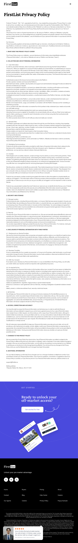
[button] (70, 4)
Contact (6, 495)
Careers (60, 495)
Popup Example (63, 501)
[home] (11, 4)
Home (6, 489)
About (59, 489)
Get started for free (32, 409)
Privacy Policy (44, 501)
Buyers (24, 489)
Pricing (42, 489)
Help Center (43, 495)
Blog (23, 495)
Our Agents (7, 501)
